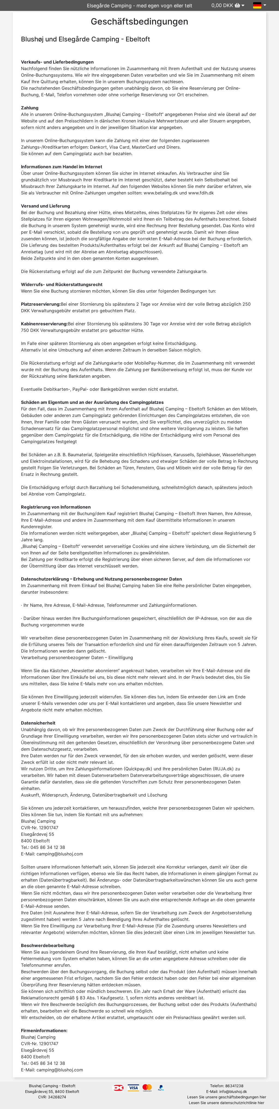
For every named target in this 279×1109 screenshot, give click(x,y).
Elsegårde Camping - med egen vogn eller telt (139, 5)
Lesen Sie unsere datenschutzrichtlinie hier (226, 1103)
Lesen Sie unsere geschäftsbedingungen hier (226, 1097)
